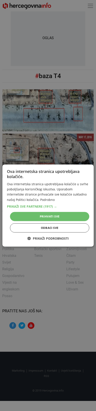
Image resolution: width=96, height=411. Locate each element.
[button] (48, 206)
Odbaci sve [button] (49, 228)
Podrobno (47, 200)
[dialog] (48, 205)
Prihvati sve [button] (50, 216)
